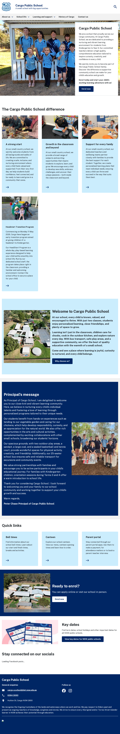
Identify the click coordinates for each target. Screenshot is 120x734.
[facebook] (64, 692)
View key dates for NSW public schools (83, 639)
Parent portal (93, 537)
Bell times (11, 537)
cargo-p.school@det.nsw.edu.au (22, 690)
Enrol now (86, 89)
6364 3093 (13, 695)
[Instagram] (70, 692)
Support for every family (99, 144)
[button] (7, 17)
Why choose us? (62, 361)
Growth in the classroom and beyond (59, 146)
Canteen (50, 537)
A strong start (14, 144)
